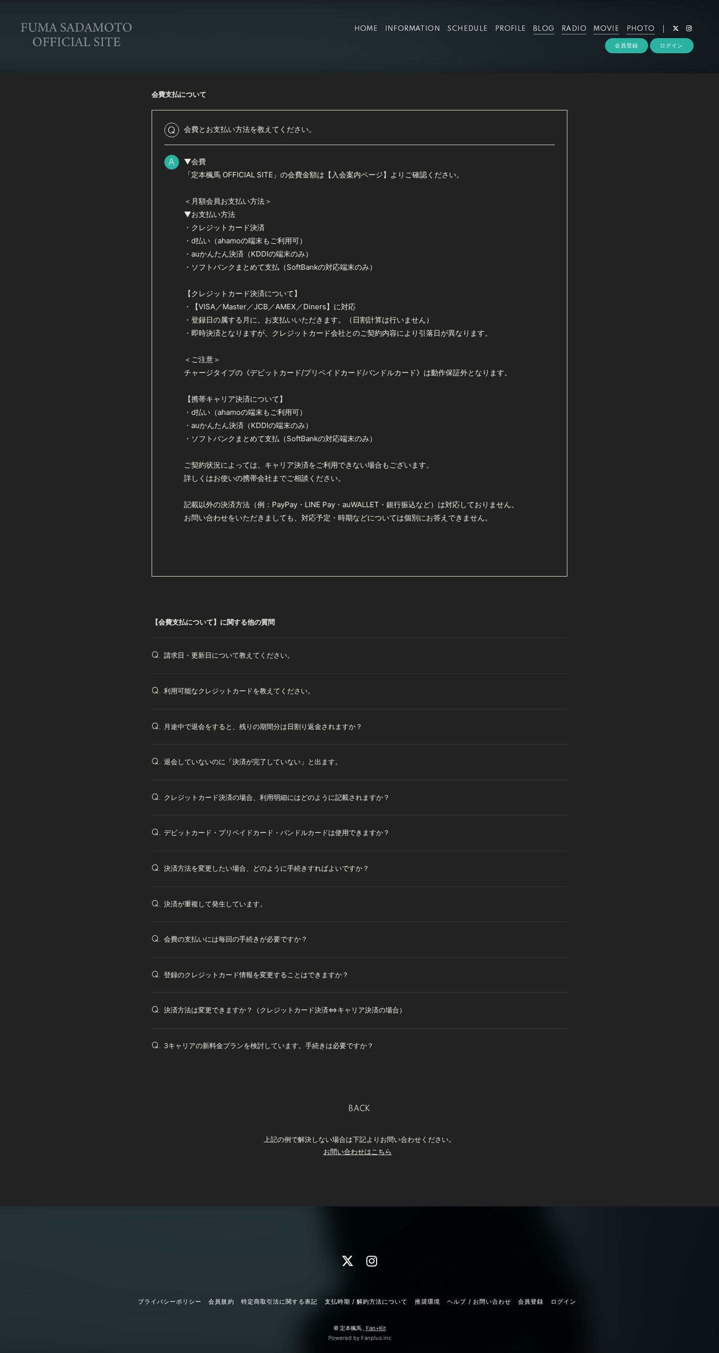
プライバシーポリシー (170, 1301)
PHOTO (641, 28)
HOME (366, 28)
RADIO (574, 28)
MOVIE (606, 28)
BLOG (544, 28)
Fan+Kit (376, 1328)
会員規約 (221, 1301)
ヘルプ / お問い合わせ (479, 1301)
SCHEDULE (467, 28)
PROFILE (510, 28)
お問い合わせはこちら (357, 1151)
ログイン (671, 45)
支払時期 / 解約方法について (366, 1301)
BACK (359, 1109)
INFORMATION (412, 28)
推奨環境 (427, 1301)
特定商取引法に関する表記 (279, 1301)
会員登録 (626, 45)
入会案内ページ (357, 174)
